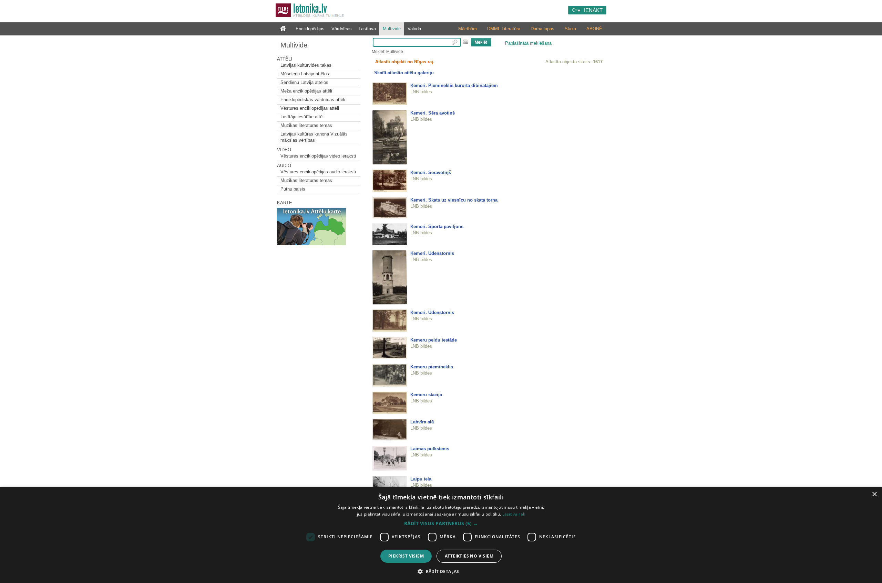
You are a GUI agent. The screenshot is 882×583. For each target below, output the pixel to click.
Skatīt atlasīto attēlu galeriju (404, 72)
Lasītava (367, 28)
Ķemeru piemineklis (431, 366)
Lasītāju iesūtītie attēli (302, 116)
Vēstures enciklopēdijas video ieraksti (318, 156)
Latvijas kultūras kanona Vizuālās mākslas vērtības (314, 137)
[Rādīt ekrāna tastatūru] (465, 41)
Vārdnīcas (341, 28)
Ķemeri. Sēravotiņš (430, 172)
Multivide (392, 28)
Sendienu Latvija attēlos (304, 82)
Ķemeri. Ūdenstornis (432, 253)
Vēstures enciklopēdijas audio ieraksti (318, 171)
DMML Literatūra (503, 28)
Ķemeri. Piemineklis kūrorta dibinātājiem (454, 85)
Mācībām (467, 28)
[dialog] (441, 535)
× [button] (874, 494)
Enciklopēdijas (310, 28)
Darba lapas (542, 28)
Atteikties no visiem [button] (469, 556)
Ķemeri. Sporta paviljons (436, 226)
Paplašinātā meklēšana (528, 43)
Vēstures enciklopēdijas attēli (309, 108)
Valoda (414, 28)
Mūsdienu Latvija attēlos (304, 73)
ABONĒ (594, 28)
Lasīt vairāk (513, 514)
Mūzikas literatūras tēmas (306, 125)
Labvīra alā (422, 421)
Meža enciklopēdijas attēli (306, 91)
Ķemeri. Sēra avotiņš (432, 113)
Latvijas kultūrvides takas (305, 65)
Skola (570, 28)
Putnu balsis (292, 189)
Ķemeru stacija (426, 394)
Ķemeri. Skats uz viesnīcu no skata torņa (454, 200)
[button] (441, 523)
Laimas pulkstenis (429, 448)
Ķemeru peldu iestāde (433, 340)
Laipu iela (420, 479)
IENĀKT (593, 10)
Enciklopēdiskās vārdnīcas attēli (312, 99)
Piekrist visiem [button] (406, 556)
